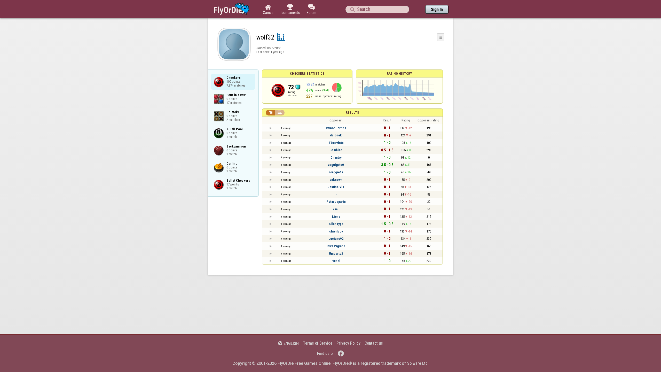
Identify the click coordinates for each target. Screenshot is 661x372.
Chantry (336, 157)
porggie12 (335, 172)
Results (352, 112)
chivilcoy (336, 231)
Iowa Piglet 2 (336, 246)
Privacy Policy (348, 343)
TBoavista (336, 143)
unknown (335, 180)
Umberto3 (336, 253)
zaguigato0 (336, 165)
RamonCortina (336, 128)
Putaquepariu (336, 202)
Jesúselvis (336, 187)
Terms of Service (317, 343)
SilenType (336, 224)
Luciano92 (336, 239)
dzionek (336, 135)
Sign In (437, 9)
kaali (336, 209)
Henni (336, 261)
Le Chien (335, 150)
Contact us (374, 343)
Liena (336, 217)
